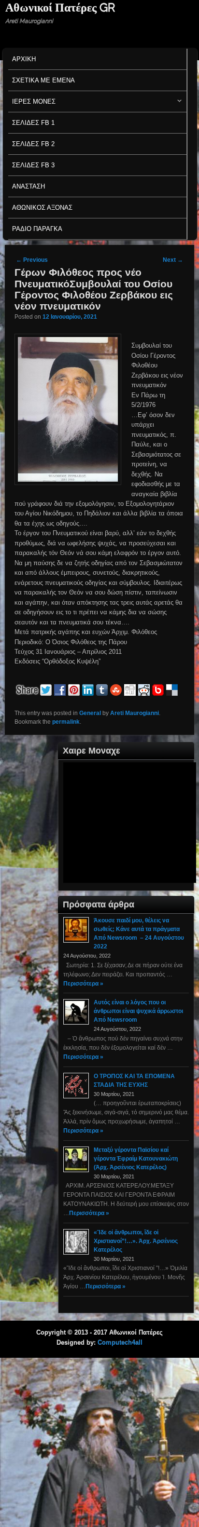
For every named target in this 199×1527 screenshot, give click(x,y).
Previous (32, 260)
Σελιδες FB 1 (33, 122)
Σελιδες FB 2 (33, 144)
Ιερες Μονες (32, 104)
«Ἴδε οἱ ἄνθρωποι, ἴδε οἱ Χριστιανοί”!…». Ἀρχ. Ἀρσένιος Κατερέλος (136, 1241)
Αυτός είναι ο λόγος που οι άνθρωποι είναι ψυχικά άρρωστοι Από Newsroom (138, 1011)
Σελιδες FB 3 (33, 165)
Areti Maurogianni (134, 713)
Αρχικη (24, 59)
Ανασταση (28, 186)
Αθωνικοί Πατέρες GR (60, 7)
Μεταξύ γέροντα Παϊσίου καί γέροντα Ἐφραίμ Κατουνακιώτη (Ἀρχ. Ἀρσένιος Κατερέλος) (136, 1159)
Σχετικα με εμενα (43, 80)
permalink (66, 721)
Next (173, 260)
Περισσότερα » (83, 983)
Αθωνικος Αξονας (42, 207)
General (90, 713)
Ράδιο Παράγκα (37, 228)
